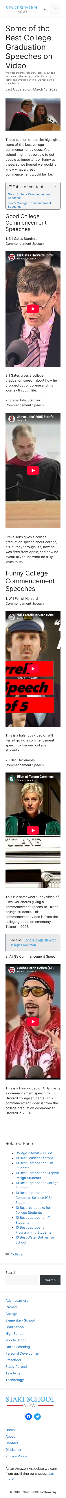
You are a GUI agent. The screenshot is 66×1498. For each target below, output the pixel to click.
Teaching (13, 1373)
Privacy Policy (16, 1456)
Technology (15, 1380)
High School (15, 1333)
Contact (12, 1443)
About (10, 1436)
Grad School (15, 1327)
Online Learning (18, 1347)
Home (10, 1430)
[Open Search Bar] (45, 9)
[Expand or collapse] (56, 187)
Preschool (13, 1360)
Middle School (16, 1340)
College (16, 1254)
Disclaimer (13, 1450)
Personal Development (23, 1353)
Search (11, 1273)
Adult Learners (17, 1300)
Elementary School (20, 1320)
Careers (12, 1307)
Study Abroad (16, 1367)
